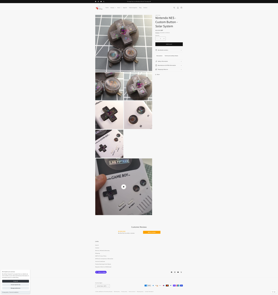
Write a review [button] (152, 232)
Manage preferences (15, 288)
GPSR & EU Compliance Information (104, 258)
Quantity (157, 35)
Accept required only (15, 284)
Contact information (149, 291)
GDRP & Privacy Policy (100, 256)
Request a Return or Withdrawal (103, 267)
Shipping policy (140, 291)
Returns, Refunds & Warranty (102, 250)
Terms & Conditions (13, 292)
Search (97, 245)
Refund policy (117, 291)
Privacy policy (5, 292)
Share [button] (158, 74)
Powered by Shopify (108, 291)
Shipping (157, 32)
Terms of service (132, 291)
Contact (97, 248)
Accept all (15, 281)
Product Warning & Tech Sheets (103, 264)
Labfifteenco (101, 291)
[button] (113, 7)
